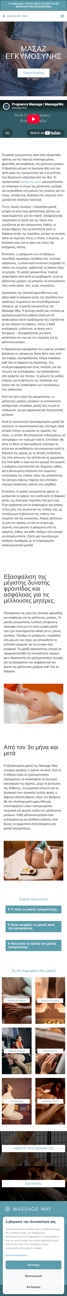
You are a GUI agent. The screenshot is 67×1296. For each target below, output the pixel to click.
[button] (62, 16)
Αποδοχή (33, 1264)
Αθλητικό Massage (16, 1051)
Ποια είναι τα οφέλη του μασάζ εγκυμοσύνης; (32, 945)
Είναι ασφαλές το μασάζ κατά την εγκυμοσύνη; (31, 926)
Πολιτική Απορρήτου (16, 1255)
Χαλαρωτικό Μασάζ (16, 1000)
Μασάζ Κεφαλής (50, 1051)
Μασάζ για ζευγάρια (50, 1000)
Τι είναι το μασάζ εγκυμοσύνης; (34, 909)
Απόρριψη (33, 1286)
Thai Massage (16, 1101)
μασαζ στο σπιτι (30, 181)
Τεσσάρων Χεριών (50, 1101)
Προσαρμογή (33, 1275)
